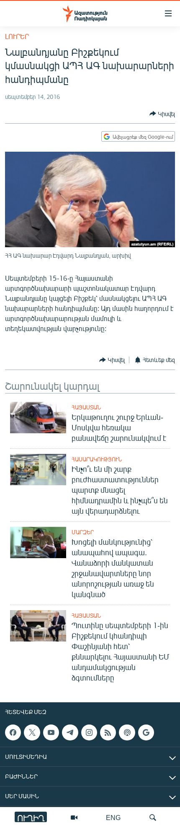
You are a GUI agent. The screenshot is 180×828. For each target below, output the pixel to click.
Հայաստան (86, 407)
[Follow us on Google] (146, 732)
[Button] (162, 114)
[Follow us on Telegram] (70, 732)
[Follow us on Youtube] (51, 732)
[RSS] (108, 732)
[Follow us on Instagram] (89, 732)
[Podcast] (127, 732)
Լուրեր (17, 36)
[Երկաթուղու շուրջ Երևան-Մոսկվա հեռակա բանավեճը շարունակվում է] (38, 417)
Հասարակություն (97, 459)
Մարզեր (83, 532)
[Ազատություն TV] (74, 817)
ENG (113, 817)
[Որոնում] (152, 817)
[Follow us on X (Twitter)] (32, 732)
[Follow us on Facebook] (13, 732)
